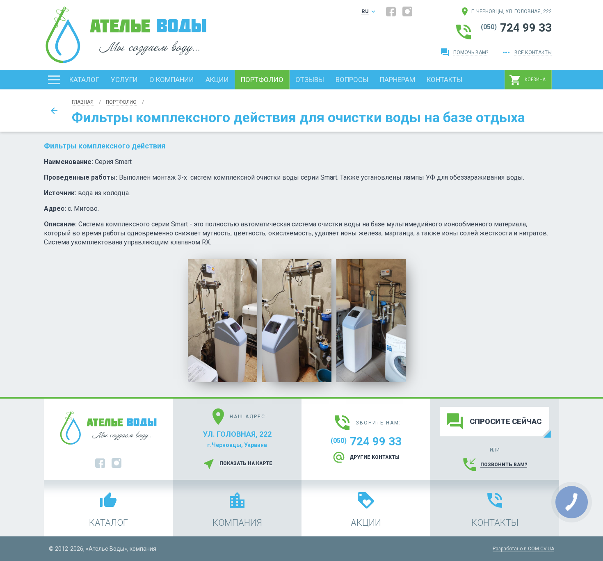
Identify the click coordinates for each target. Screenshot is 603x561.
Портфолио (121, 102)
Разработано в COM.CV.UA (523, 549)
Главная (83, 102)
